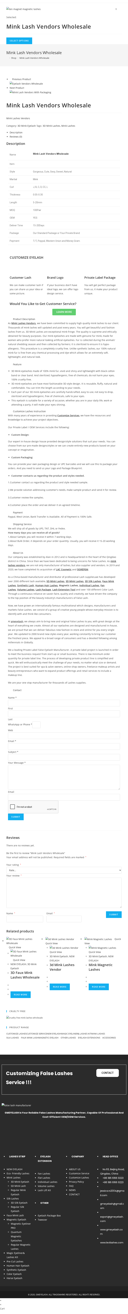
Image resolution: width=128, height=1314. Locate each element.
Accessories (109, 1037)
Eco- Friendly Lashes (18, 1173)
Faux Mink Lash (29, 1037)
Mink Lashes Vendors (18, 118)
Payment (18, 512)
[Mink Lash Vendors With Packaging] (30, 92)
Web (10, 730)
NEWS (72, 1190)
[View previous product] (11, 79)
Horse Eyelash (14, 1278)
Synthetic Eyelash (16, 1269)
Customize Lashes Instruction (29, 411)
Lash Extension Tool (63, 589)
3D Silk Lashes (93, 581)
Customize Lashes (16, 1033)
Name (12, 697)
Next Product (17, 87)
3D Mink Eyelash (27, 125)
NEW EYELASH (18, 964)
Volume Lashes (46, 1186)
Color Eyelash (14, 1274)
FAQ (71, 1185)
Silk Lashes (12, 1037)
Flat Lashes (44, 1177)
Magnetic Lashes (68, 585)
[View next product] (26, 87)
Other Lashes (68, 1037)
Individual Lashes (89, 585)
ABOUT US (74, 1169)
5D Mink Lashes (55, 581)
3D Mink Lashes (51, 125)
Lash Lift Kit (44, 1190)
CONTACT (74, 1194)
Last (10, 719)
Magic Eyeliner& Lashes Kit (76, 1033)
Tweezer (42, 1219)
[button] (64, 319)
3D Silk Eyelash (19, 1202)
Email (12, 741)
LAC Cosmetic (64, 569)
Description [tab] (16, 132)
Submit (15, 816)
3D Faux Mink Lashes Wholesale (25, 975)
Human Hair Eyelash (18, 1265)
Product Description (24, 319)
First (10, 708)
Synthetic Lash (25, 585)
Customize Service (36, 1033)
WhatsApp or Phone (20, 724)
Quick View (14, 947)
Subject (13, 751)
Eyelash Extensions (89, 1037)
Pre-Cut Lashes (15, 1261)
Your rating (13, 864)
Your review (14, 875)
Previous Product (21, 79)
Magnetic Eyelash (48, 1037)
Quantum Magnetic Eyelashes (16, 1236)
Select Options (19, 40)
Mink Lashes (68, 125)
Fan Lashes (44, 1173)
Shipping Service (22, 524)
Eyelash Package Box (49, 1215)
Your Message (17, 762)
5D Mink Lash (18, 1185)
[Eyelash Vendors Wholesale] (26, 83)
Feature (17, 364)
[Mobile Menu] (119, 8)
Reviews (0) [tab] (16, 136)
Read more (20, 994)
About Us (18, 552)
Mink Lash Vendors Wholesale (34, 57)
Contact (17, 690)
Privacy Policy (76, 1181)
